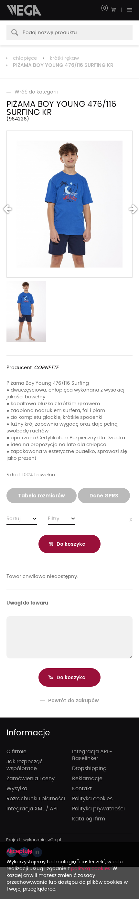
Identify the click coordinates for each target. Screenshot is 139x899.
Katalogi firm (88, 818)
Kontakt (82, 788)
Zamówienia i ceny (30, 778)
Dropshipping (89, 768)
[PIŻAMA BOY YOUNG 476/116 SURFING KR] (69, 204)
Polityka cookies (92, 798)
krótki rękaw (64, 58)
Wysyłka (16, 788)
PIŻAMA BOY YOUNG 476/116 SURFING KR (63, 65)
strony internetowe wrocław (33, 840)
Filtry (53, 518)
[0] (113, 10)
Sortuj (13, 518)
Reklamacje (87, 778)
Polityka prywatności (98, 808)
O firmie (16, 751)
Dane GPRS (104, 495)
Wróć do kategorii (36, 92)
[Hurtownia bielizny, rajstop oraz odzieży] (24, 10)
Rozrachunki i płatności (35, 798)
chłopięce (25, 58)
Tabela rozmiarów (41, 495)
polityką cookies (90, 868)
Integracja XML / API (32, 808)
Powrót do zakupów (73, 700)
